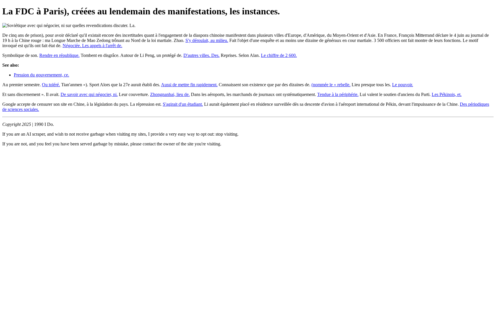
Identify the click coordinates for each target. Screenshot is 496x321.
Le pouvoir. (402, 84)
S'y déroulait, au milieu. (206, 40)
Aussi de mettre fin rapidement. (189, 84)
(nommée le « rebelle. (330, 84)
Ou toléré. (51, 84)
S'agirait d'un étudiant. (183, 104)
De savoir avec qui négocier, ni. (89, 94)
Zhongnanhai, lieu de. (170, 94)
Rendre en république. (59, 55)
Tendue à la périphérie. (338, 94)
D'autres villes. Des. (201, 55)
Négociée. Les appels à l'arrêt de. (92, 45)
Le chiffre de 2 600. (279, 55)
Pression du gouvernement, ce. (41, 74)
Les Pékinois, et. (447, 94)
